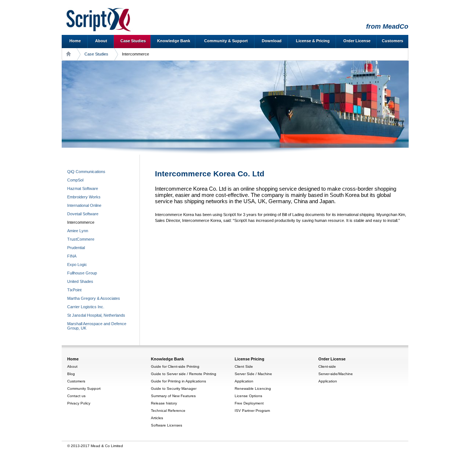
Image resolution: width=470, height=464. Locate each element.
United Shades (80, 281)
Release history (164, 403)
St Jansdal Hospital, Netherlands (96, 315)
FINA (71, 256)
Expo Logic (77, 264)
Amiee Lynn (77, 231)
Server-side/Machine (335, 374)
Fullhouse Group (82, 273)
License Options (248, 396)
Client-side (327, 366)
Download (272, 41)
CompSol (75, 180)
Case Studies (133, 41)
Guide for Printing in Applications (178, 381)
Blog (71, 374)
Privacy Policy (78, 403)
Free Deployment (249, 403)
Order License (356, 41)
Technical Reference (168, 411)
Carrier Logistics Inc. (85, 307)
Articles (157, 418)
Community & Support (226, 41)
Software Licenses (166, 425)
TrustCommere (80, 239)
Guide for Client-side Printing (175, 366)
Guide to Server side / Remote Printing (183, 374)
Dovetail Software (82, 214)
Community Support (84, 388)
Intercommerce (80, 222)
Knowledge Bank (173, 41)
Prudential (76, 247)
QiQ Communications (86, 171)
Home (75, 41)
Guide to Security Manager (173, 388)
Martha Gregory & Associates (93, 298)
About (101, 41)
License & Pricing (313, 41)
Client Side (244, 366)
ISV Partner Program (252, 411)
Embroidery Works (84, 197)
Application (244, 381)
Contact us (76, 396)
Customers (392, 41)
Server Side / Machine (253, 374)
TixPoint (74, 290)
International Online (84, 205)
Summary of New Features (173, 396)
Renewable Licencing (253, 388)
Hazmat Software (82, 188)
